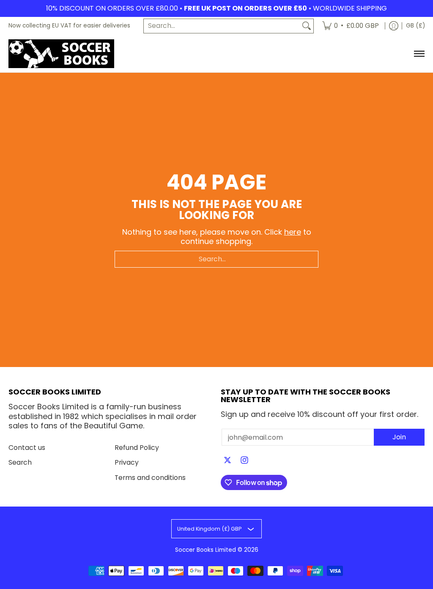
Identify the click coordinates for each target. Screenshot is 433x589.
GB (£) (415, 26)
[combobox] (222, 26)
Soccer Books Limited (205, 550)
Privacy (127, 462)
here (292, 232)
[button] (227, 461)
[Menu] (419, 53)
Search (20, 462)
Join (399, 437)
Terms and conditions (150, 477)
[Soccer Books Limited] (61, 53)
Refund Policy (137, 447)
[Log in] (393, 26)
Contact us (26, 447)
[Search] (306, 26)
